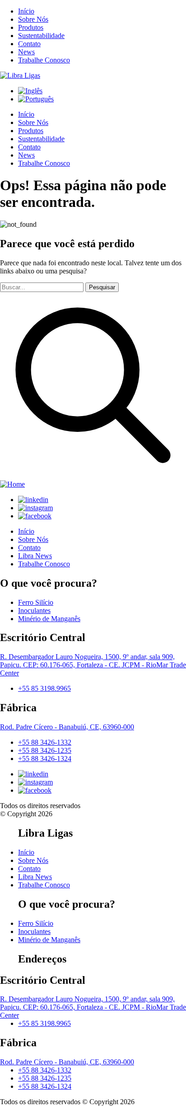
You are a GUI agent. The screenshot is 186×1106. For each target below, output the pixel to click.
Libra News (35, 556)
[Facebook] (34, 516)
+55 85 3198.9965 (44, 688)
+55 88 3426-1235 (44, 750)
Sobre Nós (33, 19)
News (26, 52)
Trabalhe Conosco (44, 60)
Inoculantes (34, 610)
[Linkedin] (33, 499)
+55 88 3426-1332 (44, 742)
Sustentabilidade (41, 35)
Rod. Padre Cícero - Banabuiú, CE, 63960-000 (67, 727)
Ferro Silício (35, 602)
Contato (29, 44)
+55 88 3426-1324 (44, 758)
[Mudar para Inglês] (30, 91)
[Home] (20, 75)
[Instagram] (35, 508)
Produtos (30, 27)
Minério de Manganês (49, 618)
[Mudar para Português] (36, 99)
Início (26, 11)
